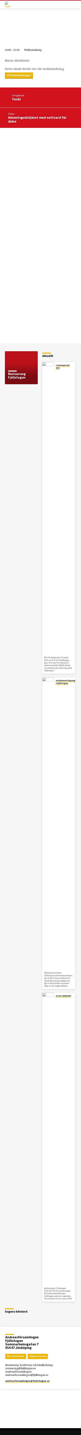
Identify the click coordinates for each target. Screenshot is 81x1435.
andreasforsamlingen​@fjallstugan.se (27, 1380)
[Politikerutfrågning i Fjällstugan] (48, 823)
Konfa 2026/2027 (63, 996)
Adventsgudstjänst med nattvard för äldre (37, 119)
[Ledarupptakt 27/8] (48, 508)
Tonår (16, 99)
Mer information (15, 1356)
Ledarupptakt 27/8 (63, 366)
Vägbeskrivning (37, 1356)
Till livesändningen (19, 75)
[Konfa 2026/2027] (48, 1139)
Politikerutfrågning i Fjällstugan (65, 682)
